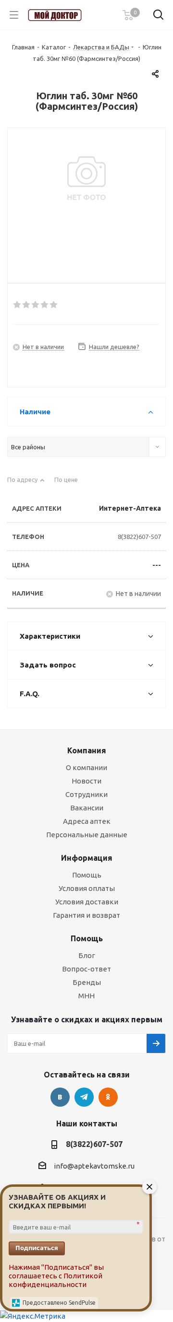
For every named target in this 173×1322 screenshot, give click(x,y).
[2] (26, 305)
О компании (86, 767)
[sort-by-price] (69, 484)
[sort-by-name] (26, 484)
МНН (86, 996)
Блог (86, 955)
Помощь (86, 875)
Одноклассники (108, 1097)
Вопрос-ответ (86, 969)
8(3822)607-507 (139, 536)
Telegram (84, 1097)
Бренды (87, 982)
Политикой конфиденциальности (55, 1280)
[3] (35, 305)
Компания (86, 750)
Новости (86, 781)
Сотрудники (86, 794)
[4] (44, 305)
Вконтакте (60, 1097)
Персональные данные (86, 835)
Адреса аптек (87, 821)
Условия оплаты (87, 888)
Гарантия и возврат (86, 915)
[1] (17, 305)
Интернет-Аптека (130, 508)
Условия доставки (86, 902)
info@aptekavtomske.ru (94, 1166)
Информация (86, 858)
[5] (54, 305)
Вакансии (86, 808)
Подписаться (36, 1247)
